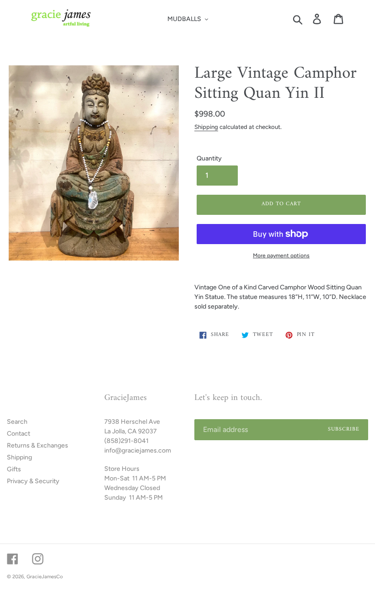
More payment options (281, 255)
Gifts (14, 469)
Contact (18, 433)
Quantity (209, 158)
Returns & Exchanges (37, 445)
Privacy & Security (33, 481)
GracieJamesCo (45, 577)
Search (17, 422)
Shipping (206, 126)
